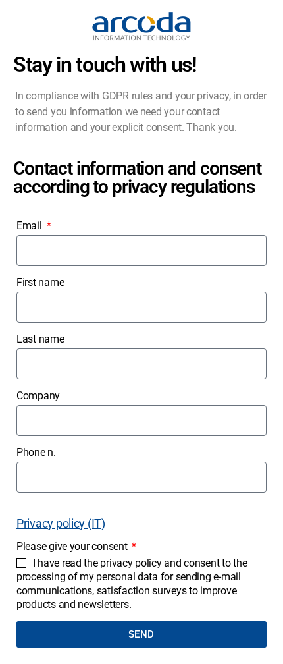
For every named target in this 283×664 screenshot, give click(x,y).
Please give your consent (73, 546)
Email (30, 225)
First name (40, 282)
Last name (40, 339)
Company (38, 395)
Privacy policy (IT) (60, 523)
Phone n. (36, 452)
